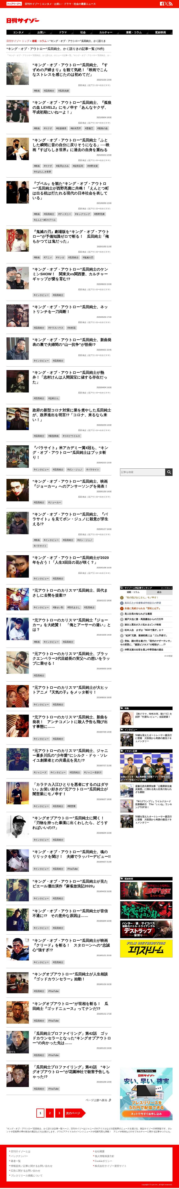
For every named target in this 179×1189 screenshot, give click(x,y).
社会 (83, 32)
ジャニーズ (40, 772)
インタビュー (42, 295)
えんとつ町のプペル (45, 220)
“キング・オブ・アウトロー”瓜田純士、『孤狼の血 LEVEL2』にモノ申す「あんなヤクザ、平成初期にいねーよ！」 (72, 107)
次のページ (73, 1113)
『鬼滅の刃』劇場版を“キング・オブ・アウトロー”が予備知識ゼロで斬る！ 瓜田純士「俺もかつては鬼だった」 (71, 236)
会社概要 (100, 1151)
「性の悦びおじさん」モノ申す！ (142, 597)
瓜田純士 (49, 90)
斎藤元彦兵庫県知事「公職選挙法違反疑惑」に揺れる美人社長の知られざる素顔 (153, 789)
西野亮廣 (100, 214)
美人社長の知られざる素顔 (138, 613)
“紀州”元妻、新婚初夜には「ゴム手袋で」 (146, 635)
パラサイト (93, 469)
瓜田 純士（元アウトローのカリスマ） (94, 85)
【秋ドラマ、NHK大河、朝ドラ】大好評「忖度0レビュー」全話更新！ (153, 715)
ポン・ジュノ (75, 469)
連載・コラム (133, 592)
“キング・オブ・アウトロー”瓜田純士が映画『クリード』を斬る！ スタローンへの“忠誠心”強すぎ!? (71, 945)
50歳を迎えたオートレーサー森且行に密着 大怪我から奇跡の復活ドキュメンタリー (153, 738)
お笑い (41, 32)
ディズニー (65, 214)
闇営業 (72, 806)
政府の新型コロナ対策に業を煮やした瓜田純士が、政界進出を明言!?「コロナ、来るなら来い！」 (72, 415)
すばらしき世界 (43, 171)
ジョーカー (55, 502)
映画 (37, 90)
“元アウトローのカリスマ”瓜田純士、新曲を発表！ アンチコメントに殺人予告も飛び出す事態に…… (70, 722)
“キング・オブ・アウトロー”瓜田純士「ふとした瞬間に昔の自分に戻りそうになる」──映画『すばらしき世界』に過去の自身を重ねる (71, 145)
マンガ (60, 257)
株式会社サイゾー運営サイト (111, 1166)
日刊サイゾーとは (20, 1151)
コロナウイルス (72, 436)
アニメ (48, 257)
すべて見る (165, 588)
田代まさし (74, 607)
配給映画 (160, 32)
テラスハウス (56, 328)
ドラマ (63, 32)
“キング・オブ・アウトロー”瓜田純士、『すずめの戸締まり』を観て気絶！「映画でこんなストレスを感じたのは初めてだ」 (70, 69)
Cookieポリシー (103, 1161)
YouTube (73, 869)
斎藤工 (89, 128)
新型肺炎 (54, 436)
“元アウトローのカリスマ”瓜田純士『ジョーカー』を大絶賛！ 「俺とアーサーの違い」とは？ (72, 625)
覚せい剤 (58, 607)
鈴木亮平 (76, 128)
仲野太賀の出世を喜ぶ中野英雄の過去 (144, 649)
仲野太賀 (93, 166)
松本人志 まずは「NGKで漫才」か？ (144, 630)
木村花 (72, 328)
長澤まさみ (63, 166)
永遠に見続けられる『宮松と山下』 (143, 608)
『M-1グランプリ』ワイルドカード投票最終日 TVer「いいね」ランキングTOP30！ (153, 804)
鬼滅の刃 (88, 257)
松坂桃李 (61, 128)
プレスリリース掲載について (27, 1175)
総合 (159, 592)
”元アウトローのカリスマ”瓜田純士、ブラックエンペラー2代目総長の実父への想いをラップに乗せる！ (71, 658)
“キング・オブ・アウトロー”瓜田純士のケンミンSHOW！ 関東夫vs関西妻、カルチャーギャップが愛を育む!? (70, 274)
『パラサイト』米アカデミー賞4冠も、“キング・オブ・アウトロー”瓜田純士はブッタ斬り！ (70, 452)
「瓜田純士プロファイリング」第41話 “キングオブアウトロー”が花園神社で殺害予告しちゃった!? (71, 1072)
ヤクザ (48, 128)
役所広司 (78, 166)
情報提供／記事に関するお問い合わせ (31, 1166)
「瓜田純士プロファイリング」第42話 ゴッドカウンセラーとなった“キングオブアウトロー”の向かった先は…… (72, 1038)
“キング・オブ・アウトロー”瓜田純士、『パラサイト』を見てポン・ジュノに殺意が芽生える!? (70, 519)
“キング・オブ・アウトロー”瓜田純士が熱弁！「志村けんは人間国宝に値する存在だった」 (70, 377)
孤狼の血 (103, 128)
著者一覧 (16, 1161)
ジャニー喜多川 (93, 772)
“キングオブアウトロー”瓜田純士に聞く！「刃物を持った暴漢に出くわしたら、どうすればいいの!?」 (70, 823)
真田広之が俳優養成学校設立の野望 (143, 603)
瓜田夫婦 (64, 90)
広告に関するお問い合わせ (25, 1170)
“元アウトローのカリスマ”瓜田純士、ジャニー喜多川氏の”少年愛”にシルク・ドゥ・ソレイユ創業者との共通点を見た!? (70, 755)
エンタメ (18, 32)
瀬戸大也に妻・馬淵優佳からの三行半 (144, 619)
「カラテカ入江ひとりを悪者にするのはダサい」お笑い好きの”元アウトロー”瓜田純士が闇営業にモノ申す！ (71, 789)
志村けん (54, 398)
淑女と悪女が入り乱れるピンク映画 (143, 624)
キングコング (83, 214)
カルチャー (105, 32)
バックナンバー (19, 1156)
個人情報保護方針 (104, 1156)
